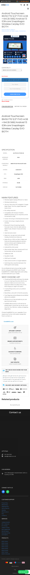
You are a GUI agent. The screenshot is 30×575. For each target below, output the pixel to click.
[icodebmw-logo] (5, 5)
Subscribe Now (15, 94)
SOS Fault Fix (5, 534)
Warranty (4, 510)
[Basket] (27, 5)
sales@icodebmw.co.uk (10, 456)
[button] (21, 5)
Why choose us (5, 511)
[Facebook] (3, 491)
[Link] (24, 5)
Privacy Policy (5, 502)
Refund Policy (5, 504)
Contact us (4, 515)
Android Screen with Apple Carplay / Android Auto (14, 31)
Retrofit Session (5, 531)
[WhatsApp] (7, 491)
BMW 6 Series (5, 550)
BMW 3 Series (5, 544)
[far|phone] (3, 454)
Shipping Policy (5, 506)
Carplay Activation (6, 522)
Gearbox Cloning (5, 527)
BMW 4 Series (5, 546)
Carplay (12, 29)
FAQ (3, 513)
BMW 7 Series (5, 552)
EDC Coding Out (5, 524)
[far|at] (3, 456)
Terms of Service (5, 508)
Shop (7, 29)
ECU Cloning (4, 525)
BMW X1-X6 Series (6, 553)
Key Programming (6, 529)
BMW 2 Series (5, 543)
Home (3, 29)
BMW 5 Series (5, 548)
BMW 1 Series (5, 541)
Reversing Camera (6, 532)
